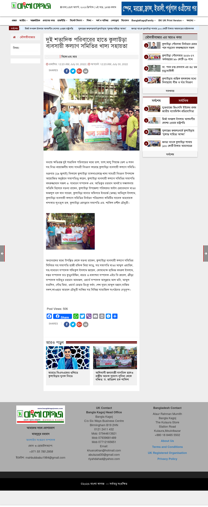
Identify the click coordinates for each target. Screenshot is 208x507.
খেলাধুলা (115, 20)
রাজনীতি (61, 20)
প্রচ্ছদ (14, 20)
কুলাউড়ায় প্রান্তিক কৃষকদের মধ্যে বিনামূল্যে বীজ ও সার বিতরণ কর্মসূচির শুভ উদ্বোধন (179, 80)
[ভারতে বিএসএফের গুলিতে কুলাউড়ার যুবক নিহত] (68, 357)
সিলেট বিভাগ (76, 20)
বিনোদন (125, 20)
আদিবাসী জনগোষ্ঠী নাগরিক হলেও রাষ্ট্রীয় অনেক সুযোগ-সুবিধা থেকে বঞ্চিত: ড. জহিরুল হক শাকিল (114, 376)
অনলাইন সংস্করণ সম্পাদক (40, 439)
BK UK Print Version (170, 20)
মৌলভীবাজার (27, 37)
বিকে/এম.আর (69, 56)
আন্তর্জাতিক (35, 20)
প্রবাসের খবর (49, 20)
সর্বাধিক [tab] (183, 100)
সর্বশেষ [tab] (156, 100)
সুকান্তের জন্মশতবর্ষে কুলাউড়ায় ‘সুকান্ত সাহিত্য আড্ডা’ (91, 28)
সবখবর (170, 91)
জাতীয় (23, 20)
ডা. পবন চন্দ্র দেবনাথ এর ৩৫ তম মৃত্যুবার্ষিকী (179, 68)
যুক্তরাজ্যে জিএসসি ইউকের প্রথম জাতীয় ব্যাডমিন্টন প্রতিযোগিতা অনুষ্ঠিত (179, 109)
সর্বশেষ (170, 154)
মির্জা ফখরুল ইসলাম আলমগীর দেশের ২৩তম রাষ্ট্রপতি (38, 28)
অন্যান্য (190, 20)
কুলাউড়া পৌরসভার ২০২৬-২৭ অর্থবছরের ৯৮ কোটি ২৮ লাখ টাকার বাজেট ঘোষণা (178, 57)
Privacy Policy (167, 459)
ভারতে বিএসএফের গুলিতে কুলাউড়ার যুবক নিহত (63, 374)
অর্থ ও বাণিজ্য (102, 20)
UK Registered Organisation (167, 453)
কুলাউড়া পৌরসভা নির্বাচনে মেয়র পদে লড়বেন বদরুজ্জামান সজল (179, 45)
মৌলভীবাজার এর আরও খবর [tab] (163, 37)
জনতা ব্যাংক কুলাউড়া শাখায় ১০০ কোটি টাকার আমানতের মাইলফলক (151, 28)
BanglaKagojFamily (142, 20)
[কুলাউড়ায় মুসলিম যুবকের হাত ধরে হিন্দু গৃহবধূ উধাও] (206, 253)
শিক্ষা (89, 20)
